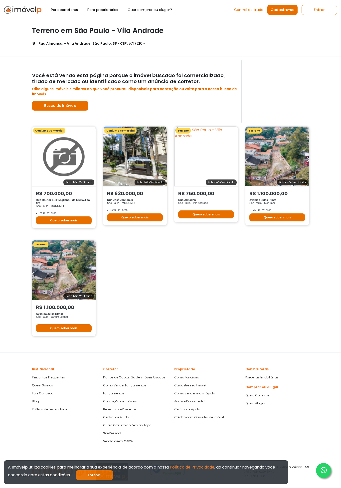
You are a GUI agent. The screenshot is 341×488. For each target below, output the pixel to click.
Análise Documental (189, 401)
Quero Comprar (257, 395)
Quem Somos (42, 385)
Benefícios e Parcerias (120, 409)
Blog (35, 401)
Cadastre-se (282, 9)
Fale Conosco (42, 393)
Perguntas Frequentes (48, 377)
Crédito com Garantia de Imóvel (199, 417)
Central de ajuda (248, 9)
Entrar (319, 9)
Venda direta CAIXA (118, 441)
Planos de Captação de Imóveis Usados (134, 377)
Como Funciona (186, 377)
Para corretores (64, 9)
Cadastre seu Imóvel (190, 385)
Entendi (94, 475)
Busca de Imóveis (60, 105)
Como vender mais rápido (194, 393)
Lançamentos (114, 393)
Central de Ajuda (116, 417)
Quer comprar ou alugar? (150, 9)
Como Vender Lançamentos (125, 385)
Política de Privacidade (49, 409)
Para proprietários (102, 9)
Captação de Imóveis (120, 401)
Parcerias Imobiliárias (262, 377)
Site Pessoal (112, 433)
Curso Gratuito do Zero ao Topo (127, 425)
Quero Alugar (255, 403)
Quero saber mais (64, 220)
